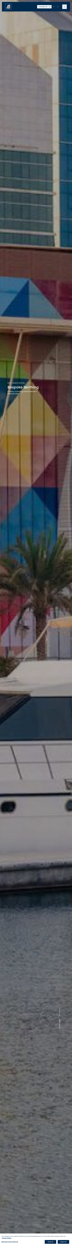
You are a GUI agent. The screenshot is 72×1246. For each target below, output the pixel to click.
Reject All (63, 1242)
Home (9, 383)
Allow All (50, 1242)
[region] (36, 1239)
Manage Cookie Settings (10, 1242)
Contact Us (43, 7)
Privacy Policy (6, 1238)
